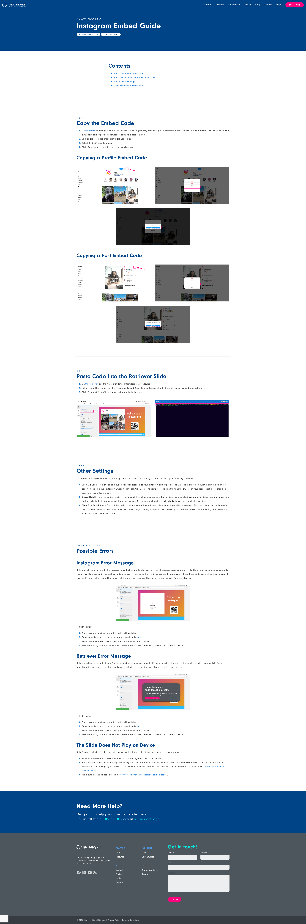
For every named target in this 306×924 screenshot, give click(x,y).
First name (172, 853)
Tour (118, 853)
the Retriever (91, 384)
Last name (204, 853)
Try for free (294, 4)
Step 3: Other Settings (124, 81)
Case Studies (148, 857)
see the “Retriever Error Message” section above (143, 775)
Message (171, 873)
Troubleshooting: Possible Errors (129, 85)
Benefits (207, 4)
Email (170, 863)
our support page (147, 819)
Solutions (233, 4)
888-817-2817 (113, 819)
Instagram (90, 131)
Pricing (247, 4)
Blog (257, 4)
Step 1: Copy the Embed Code (128, 73)
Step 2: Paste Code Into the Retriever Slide (134, 77)
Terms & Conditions (130, 920)
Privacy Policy (114, 920)
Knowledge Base (89, 19)
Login (279, 4)
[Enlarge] (148, 169)
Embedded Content (88, 34)
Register (120, 882)
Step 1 (140, 637)
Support (145, 874)
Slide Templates (110, 34)
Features (220, 4)
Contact (268, 4)
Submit (174, 899)
